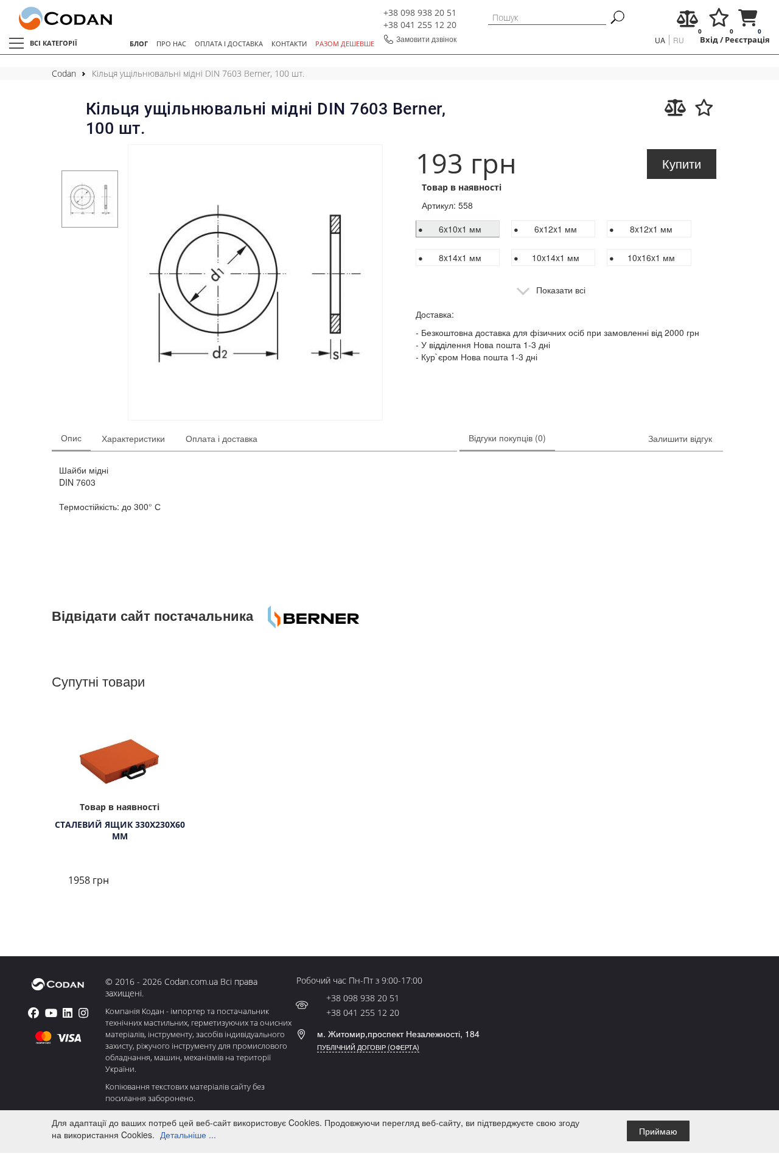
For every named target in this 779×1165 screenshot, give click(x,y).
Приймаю (658, 1131)
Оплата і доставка (221, 438)
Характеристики (133, 438)
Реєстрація (747, 40)
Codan (64, 73)
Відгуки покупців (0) (507, 438)
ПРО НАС (171, 43)
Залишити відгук (680, 438)
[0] (687, 21)
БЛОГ (139, 43)
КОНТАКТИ (289, 43)
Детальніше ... (188, 1134)
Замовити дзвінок (426, 38)
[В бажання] (704, 107)
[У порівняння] (675, 107)
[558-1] (255, 284)
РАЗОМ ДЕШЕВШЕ (344, 43)
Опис (71, 438)
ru (678, 40)
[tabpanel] (90, 199)
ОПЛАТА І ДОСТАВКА (229, 43)
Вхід (709, 40)
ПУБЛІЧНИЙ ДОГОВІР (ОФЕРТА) (368, 1047)
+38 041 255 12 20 (419, 24)
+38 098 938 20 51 (419, 12)
